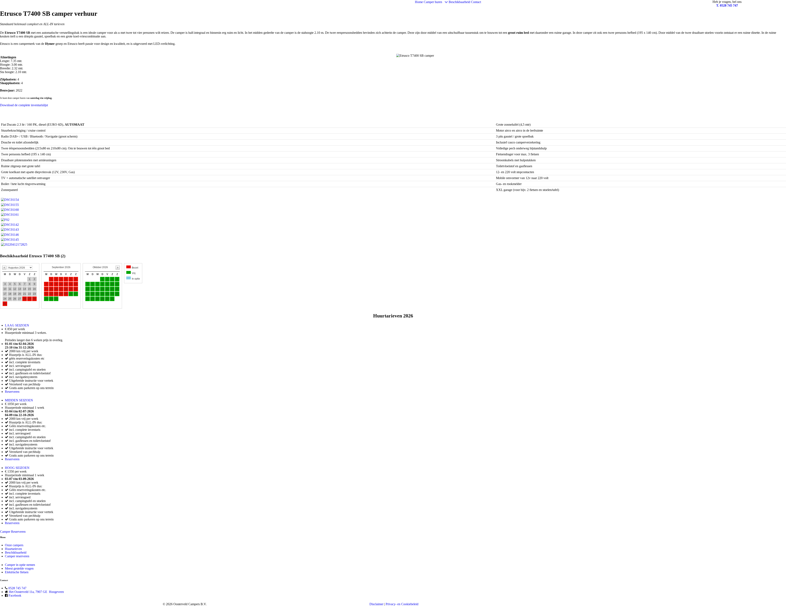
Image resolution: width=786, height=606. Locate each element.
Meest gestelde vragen (19, 568)
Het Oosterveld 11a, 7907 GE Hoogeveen (36, 592)
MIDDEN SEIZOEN (19, 400)
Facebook (15, 595)
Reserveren (12, 391)
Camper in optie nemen (20, 565)
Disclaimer (376, 604)
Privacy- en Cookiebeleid (402, 604)
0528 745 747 (17, 588)
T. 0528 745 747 (727, 5)
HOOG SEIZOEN (17, 467)
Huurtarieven (13, 549)
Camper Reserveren (13, 531)
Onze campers (14, 545)
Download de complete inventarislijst (24, 105)
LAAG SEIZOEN (17, 325)
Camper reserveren (17, 556)
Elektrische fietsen (16, 572)
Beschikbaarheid (15, 552)
